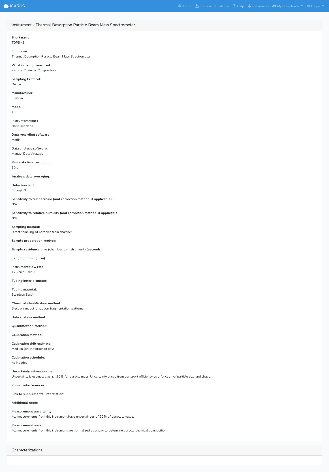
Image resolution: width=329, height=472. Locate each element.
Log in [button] (315, 6)
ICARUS (17, 6)
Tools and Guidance (214, 6)
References (260, 6)
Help (240, 6)
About (186, 6)
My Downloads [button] (288, 6)
